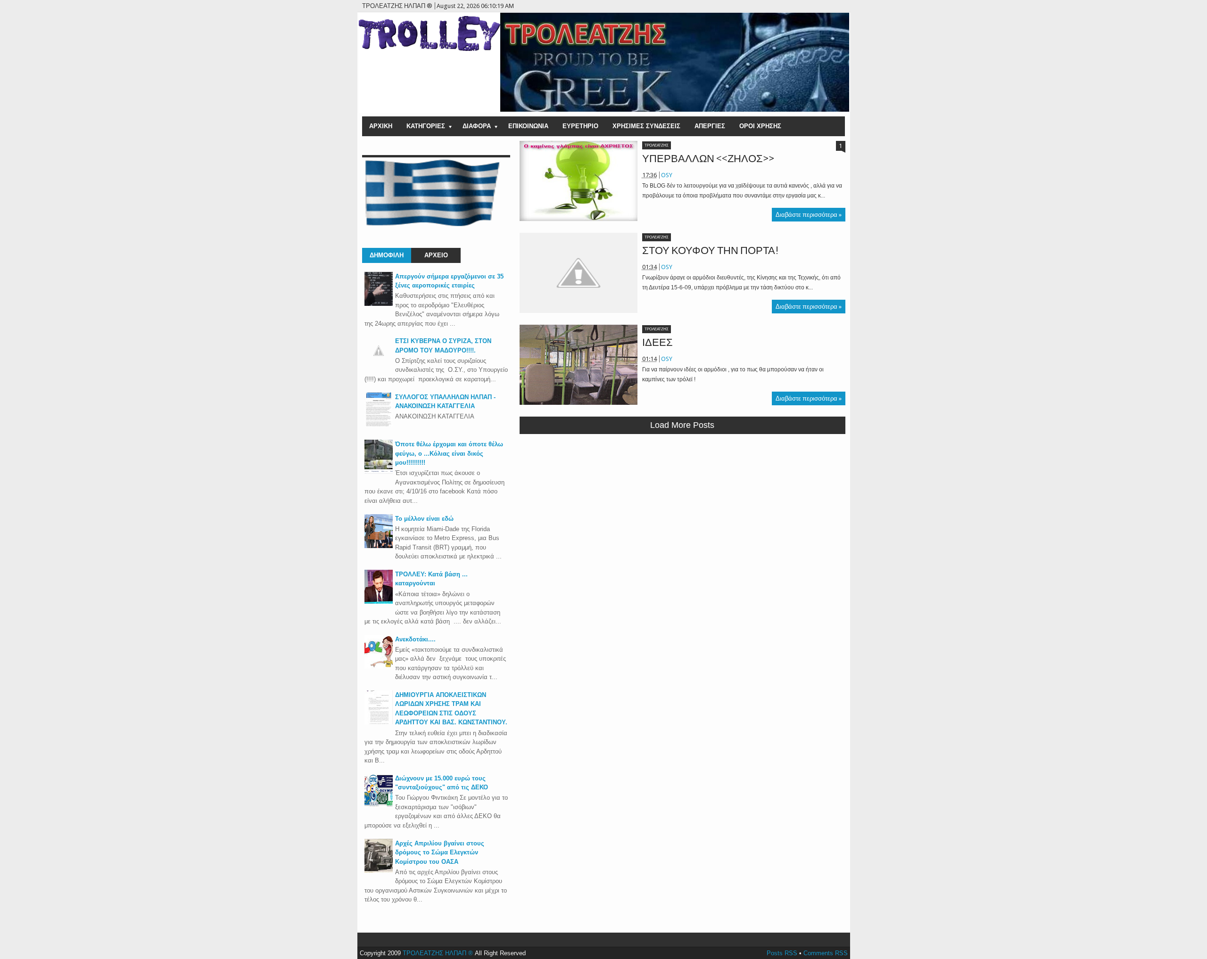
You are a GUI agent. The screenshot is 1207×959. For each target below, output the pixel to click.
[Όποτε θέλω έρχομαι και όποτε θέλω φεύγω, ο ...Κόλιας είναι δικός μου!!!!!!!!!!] (378, 471)
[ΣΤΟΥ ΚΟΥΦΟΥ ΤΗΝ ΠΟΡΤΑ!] (578, 273)
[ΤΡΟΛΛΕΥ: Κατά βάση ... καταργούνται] (378, 601)
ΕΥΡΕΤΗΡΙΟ (580, 126)
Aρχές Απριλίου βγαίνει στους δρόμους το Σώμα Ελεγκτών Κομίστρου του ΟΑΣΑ (439, 852)
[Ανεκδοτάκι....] (378, 666)
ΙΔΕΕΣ (657, 342)
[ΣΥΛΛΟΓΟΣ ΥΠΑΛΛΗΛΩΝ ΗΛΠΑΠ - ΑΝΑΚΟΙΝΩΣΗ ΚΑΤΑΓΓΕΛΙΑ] (378, 424)
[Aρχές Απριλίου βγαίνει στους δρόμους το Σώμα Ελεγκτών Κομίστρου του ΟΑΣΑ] (378, 870)
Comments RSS (825, 953)
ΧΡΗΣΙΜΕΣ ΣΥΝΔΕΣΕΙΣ (646, 126)
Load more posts (682, 425)
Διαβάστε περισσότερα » (809, 214)
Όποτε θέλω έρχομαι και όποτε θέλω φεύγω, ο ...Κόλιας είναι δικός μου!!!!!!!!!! (449, 453)
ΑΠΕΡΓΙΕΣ (709, 126)
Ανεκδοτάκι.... (415, 639)
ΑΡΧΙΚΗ (380, 126)
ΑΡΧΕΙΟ (436, 255)
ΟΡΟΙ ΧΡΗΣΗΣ (760, 126)
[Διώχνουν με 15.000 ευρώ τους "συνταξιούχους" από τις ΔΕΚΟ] (378, 805)
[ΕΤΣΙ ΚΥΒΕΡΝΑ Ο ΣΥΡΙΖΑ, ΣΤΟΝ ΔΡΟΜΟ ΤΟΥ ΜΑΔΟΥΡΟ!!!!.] (378, 362)
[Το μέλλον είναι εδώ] (378, 545)
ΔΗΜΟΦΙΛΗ (387, 255)
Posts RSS (782, 953)
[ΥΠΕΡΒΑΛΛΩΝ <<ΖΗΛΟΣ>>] (578, 181)
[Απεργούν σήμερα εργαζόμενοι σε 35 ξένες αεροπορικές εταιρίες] (378, 303)
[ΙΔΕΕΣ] (578, 365)
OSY (666, 175)
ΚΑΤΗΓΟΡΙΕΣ (425, 126)
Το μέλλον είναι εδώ (424, 518)
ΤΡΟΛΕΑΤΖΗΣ (657, 145)
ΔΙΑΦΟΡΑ (477, 126)
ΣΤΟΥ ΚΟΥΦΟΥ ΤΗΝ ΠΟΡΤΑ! (710, 250)
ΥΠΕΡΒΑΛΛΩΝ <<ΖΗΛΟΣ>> (708, 158)
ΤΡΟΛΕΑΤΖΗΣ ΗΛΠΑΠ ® (438, 953)
